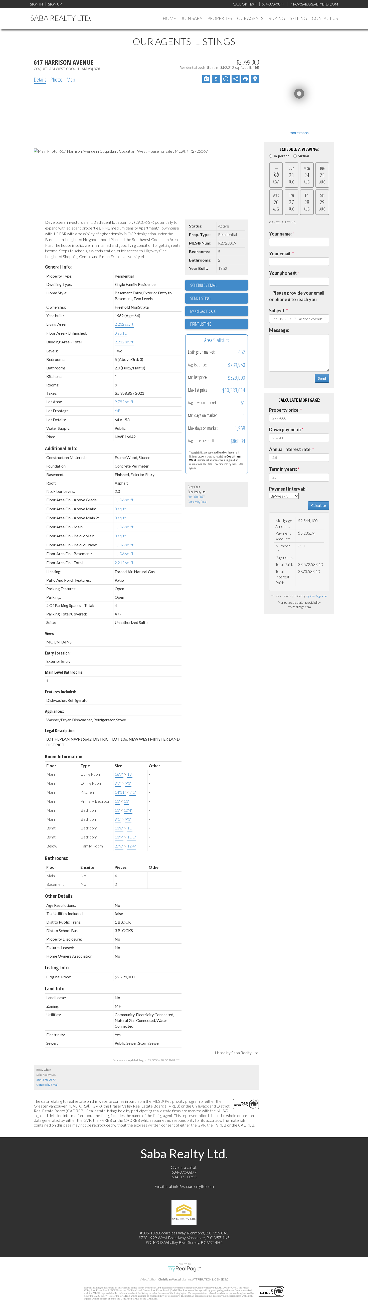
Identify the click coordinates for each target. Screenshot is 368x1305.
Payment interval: (287, 489)
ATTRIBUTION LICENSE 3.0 (210, 1279)
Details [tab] (40, 79)
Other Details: (59, 896)
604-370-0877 (196, 497)
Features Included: (60, 692)
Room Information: (64, 756)
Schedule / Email (203, 285)
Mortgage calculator (219, 311)
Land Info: (55, 988)
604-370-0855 (184, 1176)
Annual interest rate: (290, 449)
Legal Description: (60, 730)
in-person (281, 156)
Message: (279, 330)
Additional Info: (61, 448)
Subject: (277, 310)
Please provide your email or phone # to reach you (296, 296)
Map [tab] (71, 79)
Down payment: (285, 429)
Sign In (36, 4)
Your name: (280, 234)
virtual (303, 156)
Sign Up (55, 4)
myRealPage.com (316, 596)
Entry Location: (58, 653)
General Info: (58, 266)
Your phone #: (283, 273)
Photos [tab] (56, 79)
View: (49, 633)
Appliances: (54, 711)
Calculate (318, 505)
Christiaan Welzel (169, 1279)
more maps (299, 132)
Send (322, 378)
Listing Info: (57, 967)
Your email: (280, 253)
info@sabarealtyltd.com (193, 1186)
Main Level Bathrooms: (64, 672)
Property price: (284, 410)
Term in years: (283, 469)
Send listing (200, 298)
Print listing (200, 324)
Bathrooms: (56, 858)
